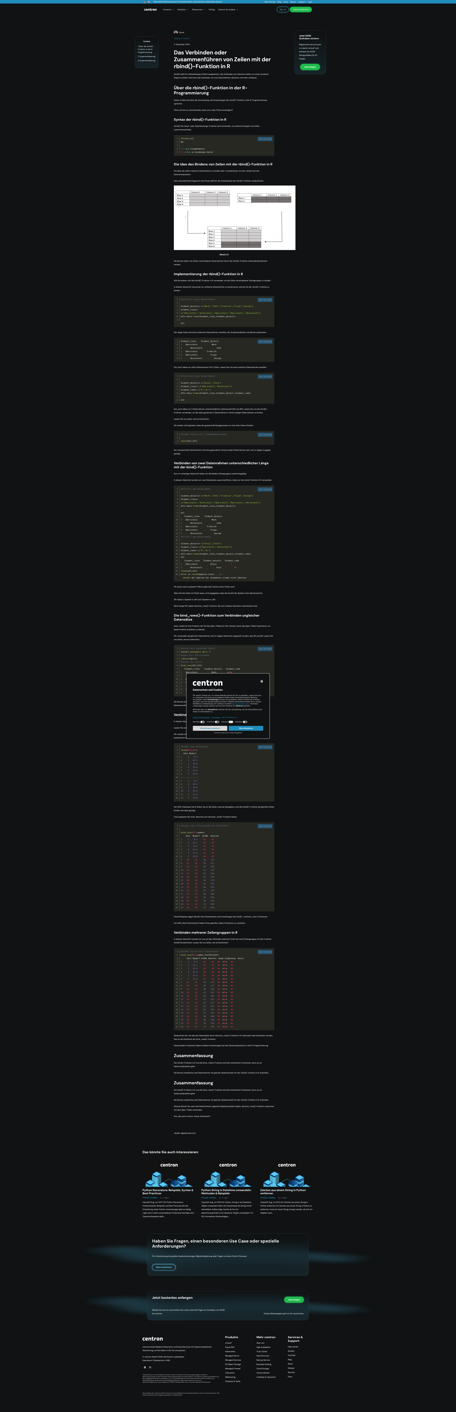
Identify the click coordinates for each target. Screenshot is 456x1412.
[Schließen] (451, 4)
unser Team (180, 42)
